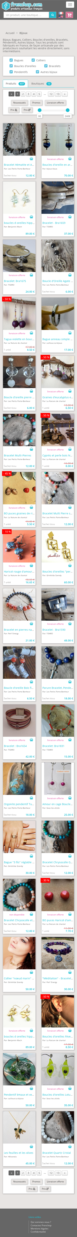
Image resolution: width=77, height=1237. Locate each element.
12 (51, 94)
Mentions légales (39, 1228)
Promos (36, 102)
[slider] (39, 110)
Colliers (41, 60)
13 (57, 94)
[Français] (61, 13)
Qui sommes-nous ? (41, 1222)
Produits (15, 83)
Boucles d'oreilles (25, 66)
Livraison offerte (55, 102)
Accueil (10, 33)
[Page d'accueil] (22, 4)
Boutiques (40, 83)
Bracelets (55, 66)
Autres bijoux (49, 72)
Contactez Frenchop (41, 1225)
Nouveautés (19, 102)
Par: (17, 168)
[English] (61, 17)
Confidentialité (38, 1231)
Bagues (18, 60)
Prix (12, 109)
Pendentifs (21, 72)
